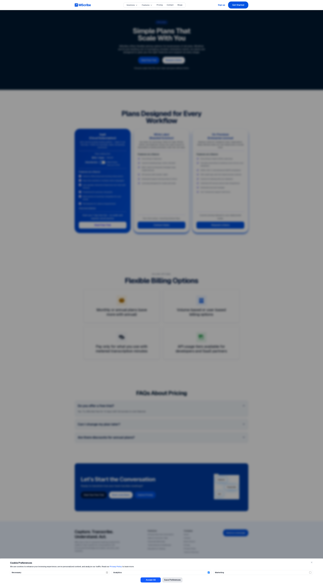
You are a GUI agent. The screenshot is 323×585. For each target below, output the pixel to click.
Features (146, 5)
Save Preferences (172, 580)
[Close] (311, 562)
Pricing (160, 5)
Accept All (151, 580)
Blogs (180, 5)
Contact (170, 5)
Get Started (238, 5)
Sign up (221, 5)
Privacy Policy (116, 566)
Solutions (131, 5)
